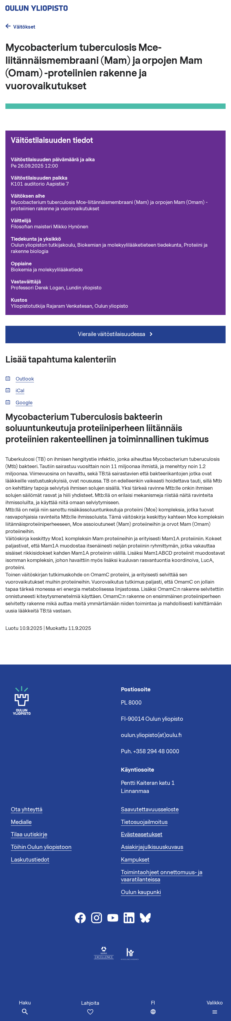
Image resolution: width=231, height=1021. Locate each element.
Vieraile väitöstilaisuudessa (112, 334)
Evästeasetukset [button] (141, 834)
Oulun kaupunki (141, 892)
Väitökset (24, 26)
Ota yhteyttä (26, 809)
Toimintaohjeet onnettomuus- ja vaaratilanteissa (161, 876)
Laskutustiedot (30, 860)
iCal (20, 391)
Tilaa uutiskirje (29, 834)
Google (24, 403)
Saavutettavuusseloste (150, 809)
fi (155, 1010)
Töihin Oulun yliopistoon (41, 847)
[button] (215, 1007)
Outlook (25, 379)
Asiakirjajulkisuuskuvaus (152, 847)
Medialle (21, 822)
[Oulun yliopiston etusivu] (55, 6)
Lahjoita (90, 1003)
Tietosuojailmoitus (144, 822)
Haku (25, 1003)
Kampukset (135, 860)
